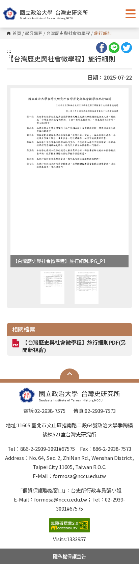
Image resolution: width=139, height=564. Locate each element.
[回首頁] (45, 14)
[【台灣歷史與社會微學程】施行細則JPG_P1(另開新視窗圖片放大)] (69, 171)
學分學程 (34, 33)
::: (9, 50)
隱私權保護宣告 (69, 556)
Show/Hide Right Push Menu (131, 13)
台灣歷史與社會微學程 (68, 33)
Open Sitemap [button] (69, 373)
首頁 (16, 33)
